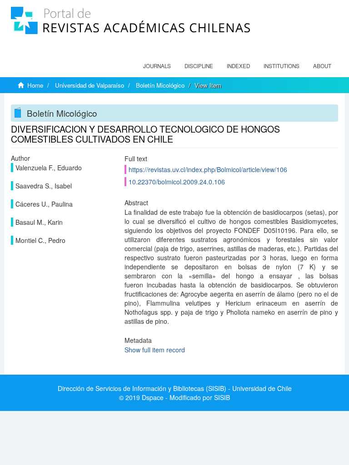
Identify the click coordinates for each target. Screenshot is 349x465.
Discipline (198, 65)
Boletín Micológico (160, 85)
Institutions (281, 65)
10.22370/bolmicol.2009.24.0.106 (177, 181)
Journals (157, 65)
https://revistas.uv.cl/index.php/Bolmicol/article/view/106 (208, 169)
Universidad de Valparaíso (89, 85)
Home (35, 85)
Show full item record (155, 349)
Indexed (238, 65)
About (322, 65)
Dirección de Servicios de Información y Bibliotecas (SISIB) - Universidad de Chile (175, 388)
